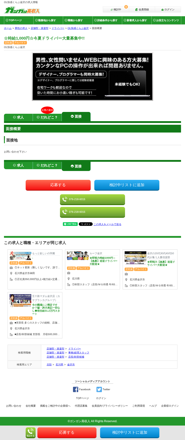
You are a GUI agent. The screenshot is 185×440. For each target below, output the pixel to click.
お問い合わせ (13, 405)
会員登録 (143, 9)
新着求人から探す (137, 20)
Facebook (84, 389)
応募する (58, 185)
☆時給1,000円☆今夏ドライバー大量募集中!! (44, 38)
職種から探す (75, 20)
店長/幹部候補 (76, 356)
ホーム (8, 28)
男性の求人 (21, 28)
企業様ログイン (170, 405)
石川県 (59, 364)
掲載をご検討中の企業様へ (55, 405)
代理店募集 (81, 405)
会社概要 (31, 405)
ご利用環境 (138, 405)
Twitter (106, 389)
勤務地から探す (47, 20)
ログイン (169, 9)
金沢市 (71, 364)
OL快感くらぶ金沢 (78, 28)
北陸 (49, 364)
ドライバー (58, 28)
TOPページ (15, 20)
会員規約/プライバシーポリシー (110, 405)
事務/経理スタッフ (78, 352)
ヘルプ (153, 405)
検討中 (120, 8)
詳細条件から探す (107, 20)
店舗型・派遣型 (39, 28)
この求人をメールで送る (107, 224)
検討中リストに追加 (126, 185)
